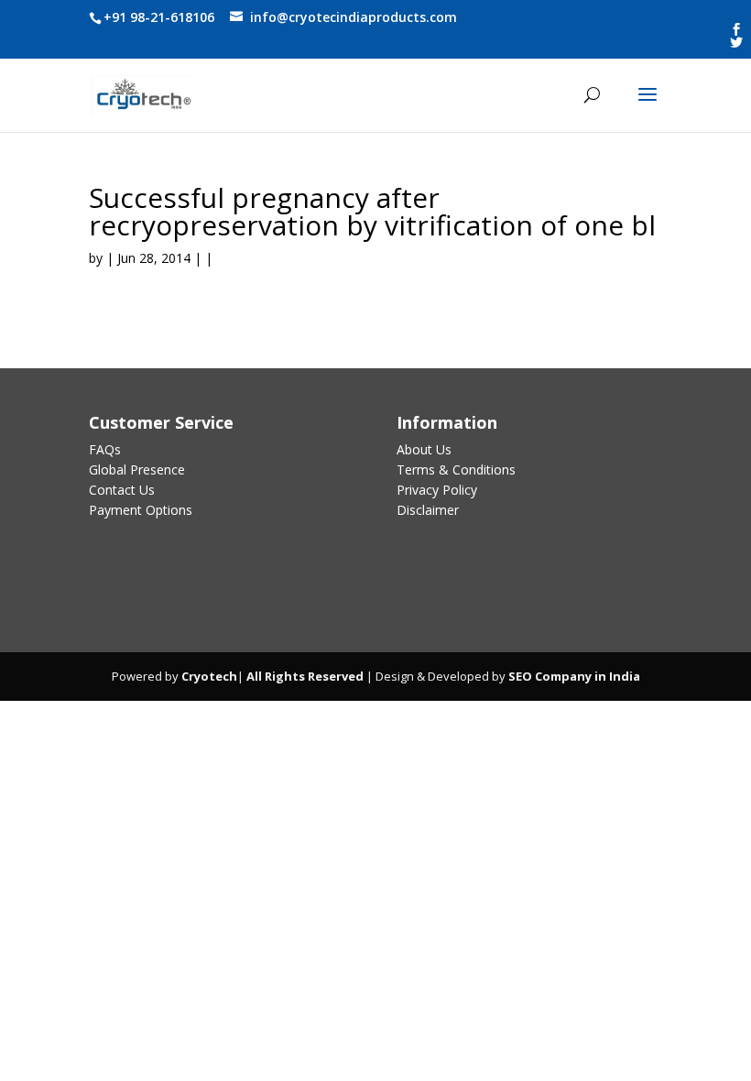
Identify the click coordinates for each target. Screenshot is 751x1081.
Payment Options (140, 510)
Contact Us (122, 489)
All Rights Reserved (304, 676)
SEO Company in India (574, 676)
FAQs (105, 449)
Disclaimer (428, 510)
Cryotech (209, 676)
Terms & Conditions (456, 469)
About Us (424, 449)
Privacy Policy (437, 489)
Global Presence (137, 469)
